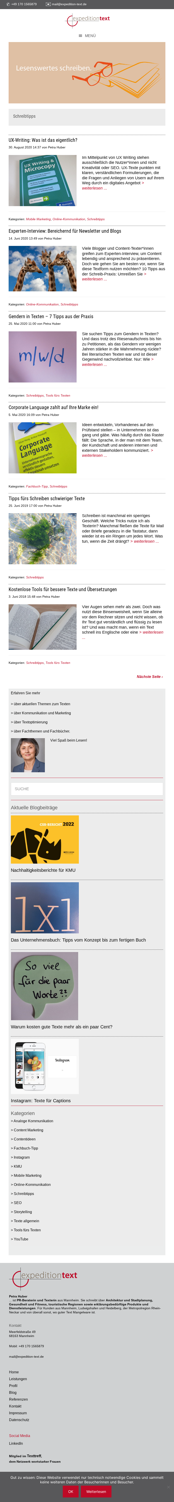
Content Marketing (28, 1130)
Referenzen (18, 1399)
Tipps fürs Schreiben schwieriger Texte (47, 498)
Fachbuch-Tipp (37, 486)
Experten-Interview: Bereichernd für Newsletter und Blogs (65, 231)
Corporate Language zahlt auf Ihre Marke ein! (53, 407)
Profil (13, 1386)
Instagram (22, 1157)
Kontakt (15, 1406)
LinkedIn (16, 1443)
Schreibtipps (96, 219)
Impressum (18, 1413)
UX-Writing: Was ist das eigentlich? (43, 140)
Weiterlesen (96, 1491)
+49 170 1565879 (24, 4)
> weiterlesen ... (144, 541)
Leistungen (18, 1379)
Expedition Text (87, 20)
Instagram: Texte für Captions (41, 1100)
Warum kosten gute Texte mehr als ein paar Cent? (61, 1026)
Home (14, 1372)
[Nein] (168, 1487)
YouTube (21, 1239)
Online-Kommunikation (69, 219)
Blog (13, 1393)
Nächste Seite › (150, 677)
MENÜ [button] (90, 36)
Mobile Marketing (38, 219)
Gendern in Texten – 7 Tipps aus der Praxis (51, 316)
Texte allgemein (26, 1221)
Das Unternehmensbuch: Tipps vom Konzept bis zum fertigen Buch (78, 939)
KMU (18, 1166)
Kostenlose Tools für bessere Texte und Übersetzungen (63, 589)
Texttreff (34, 1456)
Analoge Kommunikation (33, 1121)
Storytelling (23, 1212)
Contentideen (25, 1139)
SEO (18, 1203)
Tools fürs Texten (58, 395)
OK (70, 1491)
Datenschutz (19, 1420)
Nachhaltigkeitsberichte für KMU (43, 870)
